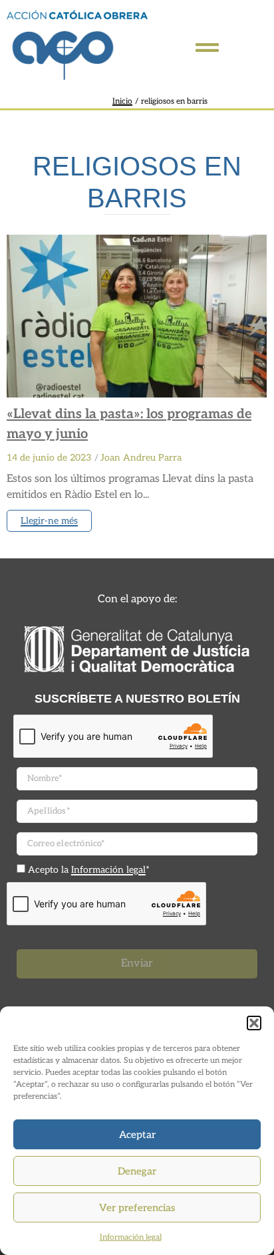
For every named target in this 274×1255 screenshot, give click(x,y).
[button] (254, 1023)
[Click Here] (207, 47)
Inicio (122, 101)
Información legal (131, 1237)
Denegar (137, 1171)
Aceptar (137, 1135)
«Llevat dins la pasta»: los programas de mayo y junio (129, 424)
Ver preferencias (137, 1208)
